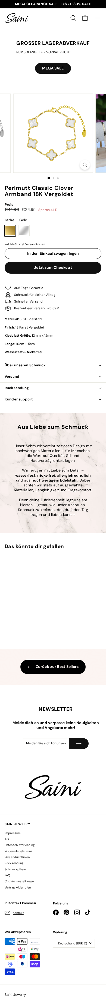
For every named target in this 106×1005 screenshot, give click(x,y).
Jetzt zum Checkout (53, 267)
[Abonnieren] (79, 743)
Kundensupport (19, 399)
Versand (12, 376)
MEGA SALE (53, 68)
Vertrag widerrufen (18, 887)
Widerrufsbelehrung (18, 851)
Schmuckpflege (15, 869)
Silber (23, 230)
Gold (10, 230)
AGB (8, 839)
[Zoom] (85, 165)
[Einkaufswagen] (85, 18)
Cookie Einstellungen (19, 881)
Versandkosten (35, 244)
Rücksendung (17, 388)
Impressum (13, 833)
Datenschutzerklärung (20, 845)
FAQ (7, 875)
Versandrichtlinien (17, 857)
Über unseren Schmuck (25, 365)
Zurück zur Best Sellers (57, 666)
